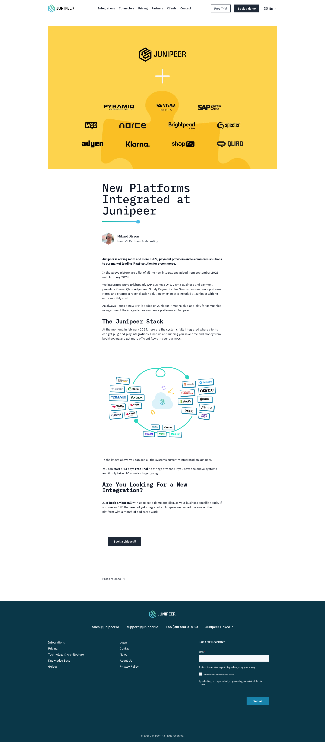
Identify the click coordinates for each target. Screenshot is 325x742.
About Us (126, 660)
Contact (185, 8)
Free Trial (220, 8)
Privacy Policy (129, 666)
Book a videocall (124, 541)
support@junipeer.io (142, 627)
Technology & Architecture (66, 654)
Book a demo (247, 8)
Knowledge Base (59, 660)
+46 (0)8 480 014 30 (182, 627)
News (123, 654)
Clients (172, 8)
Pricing (143, 8)
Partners (157, 8)
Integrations (106, 8)
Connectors (126, 8)
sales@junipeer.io (105, 627)
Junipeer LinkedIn (219, 627)
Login (123, 642)
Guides (53, 666)
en (271, 8)
